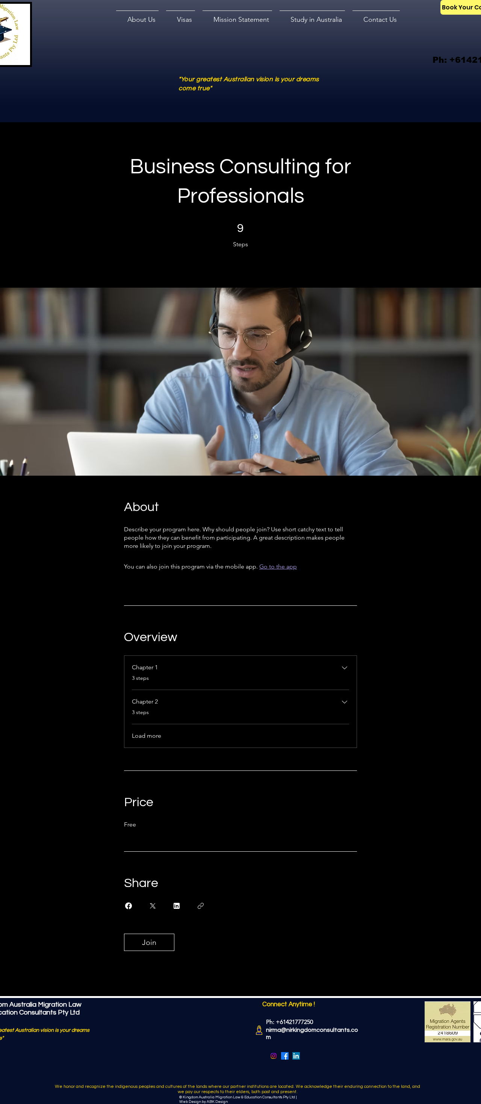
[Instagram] (273, 1056)
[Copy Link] (200, 905)
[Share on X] (152, 905)
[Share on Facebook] (128, 905)
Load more (146, 735)
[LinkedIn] (296, 1056)
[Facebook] (285, 1056)
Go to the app (278, 566)
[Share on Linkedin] (176, 905)
